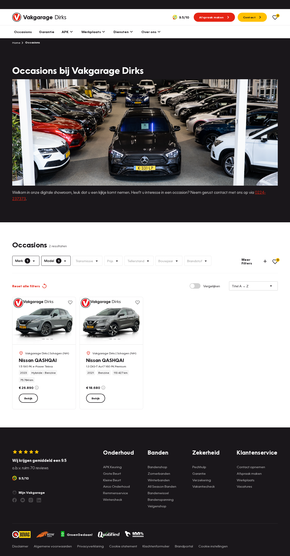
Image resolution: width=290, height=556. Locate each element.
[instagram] (31, 500)
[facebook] (14, 500)
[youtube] (22, 500)
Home (16, 42)
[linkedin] (39, 500)
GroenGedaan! (79, 534)
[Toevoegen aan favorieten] (70, 302)
